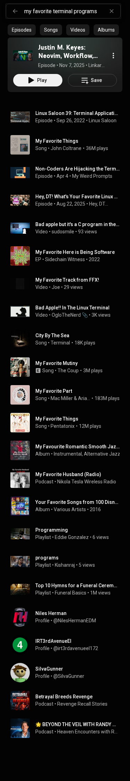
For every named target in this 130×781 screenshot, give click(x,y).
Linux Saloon (102, 120)
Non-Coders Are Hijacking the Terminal (77, 169)
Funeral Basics (70, 593)
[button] (23, 55)
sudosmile (63, 231)
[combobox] (72, 11)
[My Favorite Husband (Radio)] (68, 478)
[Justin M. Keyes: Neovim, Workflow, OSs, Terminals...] (23, 55)
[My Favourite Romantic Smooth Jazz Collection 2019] (68, 450)
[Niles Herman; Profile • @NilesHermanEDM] (68, 617)
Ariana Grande (84, 398)
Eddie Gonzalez (72, 537)
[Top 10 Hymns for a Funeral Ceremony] (68, 589)
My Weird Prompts (92, 176)
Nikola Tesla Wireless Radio (86, 481)
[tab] (22, 29)
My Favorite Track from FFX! (67, 280)
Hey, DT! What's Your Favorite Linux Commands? (77, 196)
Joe (56, 287)
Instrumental (68, 454)
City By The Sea (52, 335)
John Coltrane (66, 148)
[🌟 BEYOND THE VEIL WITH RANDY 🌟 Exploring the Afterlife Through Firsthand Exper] (68, 728)
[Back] (15, 11)
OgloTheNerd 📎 (70, 315)
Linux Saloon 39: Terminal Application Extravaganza (77, 113)
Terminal (60, 343)
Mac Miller (62, 398)
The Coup (68, 370)
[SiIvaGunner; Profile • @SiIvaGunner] (68, 673)
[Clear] (111, 11)
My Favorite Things (56, 141)
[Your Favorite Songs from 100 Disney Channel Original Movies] (68, 506)
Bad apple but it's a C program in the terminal (77, 224)
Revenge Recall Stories (82, 704)
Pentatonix (63, 426)
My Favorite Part (53, 391)
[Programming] (68, 534)
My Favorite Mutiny (56, 363)
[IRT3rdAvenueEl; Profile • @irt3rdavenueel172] (68, 645)
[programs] (68, 561)
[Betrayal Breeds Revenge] (68, 700)
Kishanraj (65, 565)
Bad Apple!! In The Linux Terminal (72, 307)
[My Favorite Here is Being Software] (68, 256)
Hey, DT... (98, 204)
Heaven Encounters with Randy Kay (88, 731)
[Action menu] (113, 55)
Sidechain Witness (65, 259)
